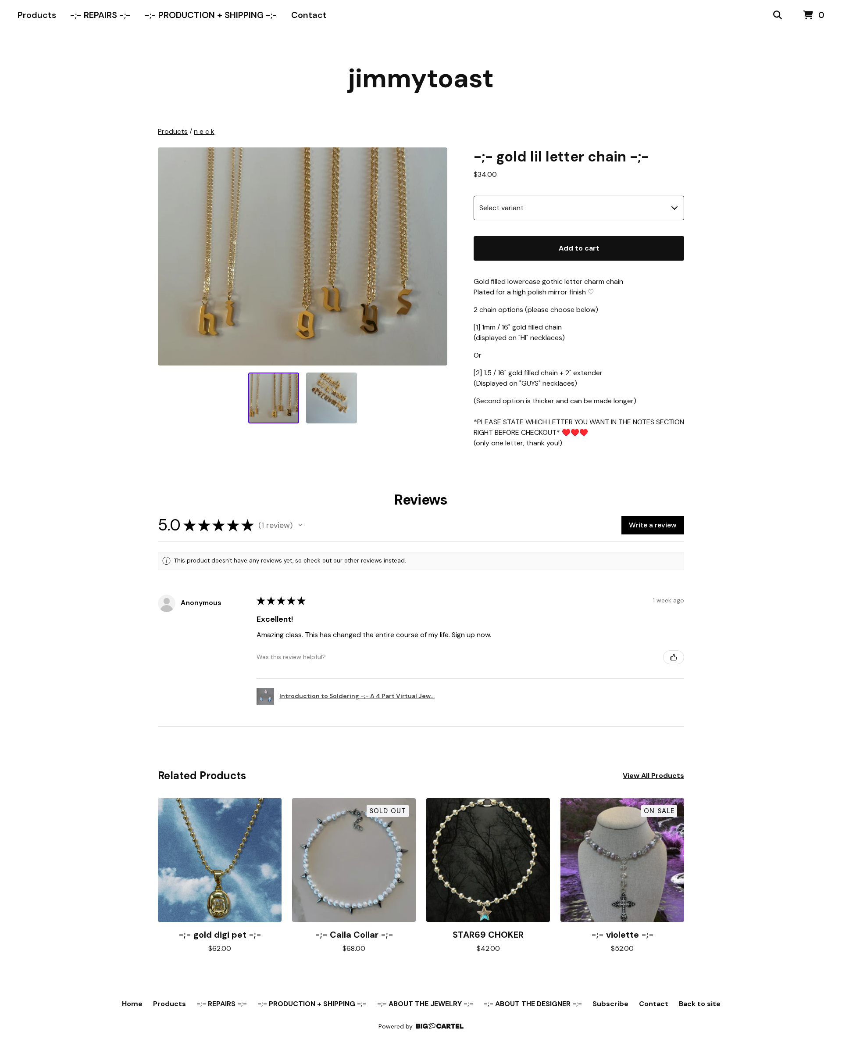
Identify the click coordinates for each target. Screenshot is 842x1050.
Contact (309, 15)
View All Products (653, 775)
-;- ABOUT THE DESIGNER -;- (533, 1003)
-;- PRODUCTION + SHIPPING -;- (211, 15)
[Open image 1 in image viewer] (302, 256)
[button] (300, 525)
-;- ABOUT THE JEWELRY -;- (425, 1003)
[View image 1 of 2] (273, 398)
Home (132, 1003)
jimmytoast (421, 78)
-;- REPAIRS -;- (100, 15)
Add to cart (579, 248)
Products (37, 15)
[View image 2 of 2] (331, 398)
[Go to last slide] (170, 256)
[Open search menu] (777, 15)
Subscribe (610, 1003)
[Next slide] (435, 256)
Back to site (700, 1003)
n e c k (204, 131)
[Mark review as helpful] (673, 657)
